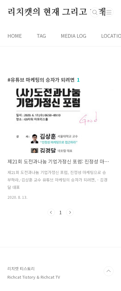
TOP (109, 271)
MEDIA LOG (73, 35)
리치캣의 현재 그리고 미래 (56, 12)
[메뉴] (109, 12)
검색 (95, 12)
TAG (41, 35)
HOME (14, 35)
